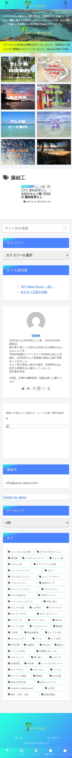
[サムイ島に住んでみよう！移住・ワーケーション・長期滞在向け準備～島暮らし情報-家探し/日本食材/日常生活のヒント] (18, 69)
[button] (65, 228)
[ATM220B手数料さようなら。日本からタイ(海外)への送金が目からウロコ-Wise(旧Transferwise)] (54, 97)
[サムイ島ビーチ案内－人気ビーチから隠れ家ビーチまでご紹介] (18, 124)
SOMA (36, 335)
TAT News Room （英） (37, 286)
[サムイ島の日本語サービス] (18, 152)
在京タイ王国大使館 (34, 292)
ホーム (19, 737)
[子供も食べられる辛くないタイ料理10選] (54, 69)
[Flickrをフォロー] (44, 388)
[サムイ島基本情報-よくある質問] (18, 97)
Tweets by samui (14, 497)
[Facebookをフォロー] (33, 388)
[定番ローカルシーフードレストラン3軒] (54, 152)
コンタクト (53, 737)
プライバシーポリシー (36, 743)
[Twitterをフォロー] (28, 388)
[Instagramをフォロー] (38, 388)
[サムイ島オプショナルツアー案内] (54, 124)
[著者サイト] (23, 388)
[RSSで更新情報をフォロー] (49, 388)
